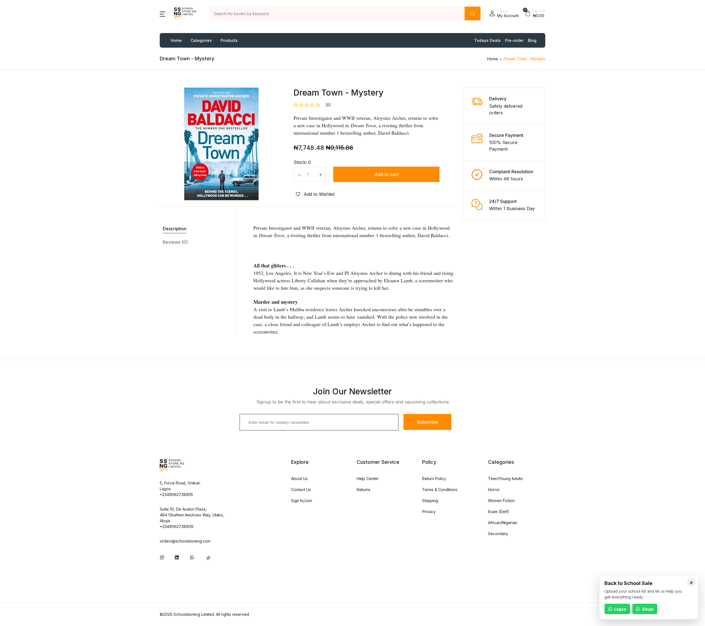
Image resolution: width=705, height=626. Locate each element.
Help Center (368, 478)
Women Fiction (501, 500)
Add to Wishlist (318, 194)
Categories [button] (201, 40)
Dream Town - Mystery (524, 58)
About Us (299, 478)
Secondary (498, 533)
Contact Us (301, 489)
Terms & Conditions (439, 489)
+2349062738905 (176, 494)
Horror (494, 489)
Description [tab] (174, 228)
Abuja (648, 609)
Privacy (429, 511)
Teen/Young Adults (505, 478)
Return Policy (434, 478)
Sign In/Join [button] (301, 500)
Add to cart (386, 174)
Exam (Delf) (498, 511)
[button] (162, 13)
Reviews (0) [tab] (175, 242)
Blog (532, 40)
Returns (363, 489)
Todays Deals (487, 40)
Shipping (430, 500)
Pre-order (514, 40)
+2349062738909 (176, 526)
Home (176, 40)
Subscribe (427, 422)
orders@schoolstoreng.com (185, 541)
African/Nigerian (502, 522)
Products (229, 40)
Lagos (620, 609)
